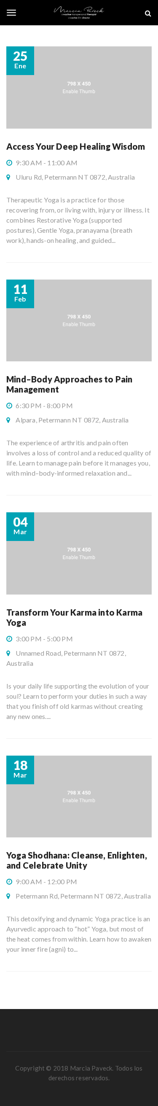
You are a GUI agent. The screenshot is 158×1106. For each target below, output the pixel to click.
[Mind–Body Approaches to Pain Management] (79, 321)
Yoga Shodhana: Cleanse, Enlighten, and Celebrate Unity (76, 860)
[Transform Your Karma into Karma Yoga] (79, 553)
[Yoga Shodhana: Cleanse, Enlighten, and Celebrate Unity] (79, 797)
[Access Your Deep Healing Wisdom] (79, 87)
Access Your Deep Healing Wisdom (75, 146)
